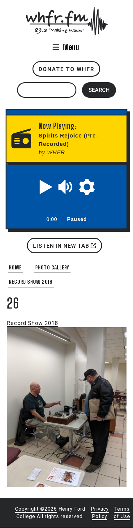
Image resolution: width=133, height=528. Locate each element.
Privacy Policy (100, 512)
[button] (46, 187)
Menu (71, 47)
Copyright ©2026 (36, 509)
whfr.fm (66, 11)
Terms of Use (122, 512)
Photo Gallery (52, 267)
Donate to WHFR (66, 69)
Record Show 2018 (31, 282)
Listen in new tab (61, 245)
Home (15, 267)
